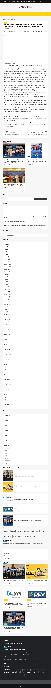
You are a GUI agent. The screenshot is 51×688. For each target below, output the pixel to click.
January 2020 (7, 407)
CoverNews (29, 686)
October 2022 (7, 359)
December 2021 (7, 384)
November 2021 (7, 387)
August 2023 (7, 334)
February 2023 (7, 349)
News (5, 438)
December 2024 (7, 294)
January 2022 (7, 382)
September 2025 (7, 271)
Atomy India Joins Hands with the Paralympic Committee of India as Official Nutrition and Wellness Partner (14, 161)
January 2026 (7, 261)
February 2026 (7, 259)
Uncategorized (7, 460)
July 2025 (6, 276)
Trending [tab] (17, 468)
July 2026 (6, 246)
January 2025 (7, 291)
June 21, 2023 (7, 28)
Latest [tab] (6, 468)
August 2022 (7, 364)
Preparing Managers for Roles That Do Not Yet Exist (15, 208)
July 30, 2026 (7, 189)
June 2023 (6, 339)
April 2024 (6, 314)
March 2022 (6, 377)
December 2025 (7, 264)
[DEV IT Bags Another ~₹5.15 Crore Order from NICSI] (8, 509)
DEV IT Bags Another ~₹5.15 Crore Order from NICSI (15, 221)
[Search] (47, 14)
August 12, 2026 (30, 164)
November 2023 (7, 326)
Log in (5, 550)
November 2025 (7, 266)
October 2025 (7, 269)
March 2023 (6, 346)
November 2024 (7, 296)
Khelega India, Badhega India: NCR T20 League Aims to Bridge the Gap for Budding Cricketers (14, 186)
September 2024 (7, 301)
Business (13, 1)
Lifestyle (25, 1)
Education (30, 1)
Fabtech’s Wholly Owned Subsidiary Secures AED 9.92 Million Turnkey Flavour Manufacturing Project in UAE (25, 216)
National (6, 435)
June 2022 (6, 369)
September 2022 (7, 361)
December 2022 (7, 354)
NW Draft (6, 443)
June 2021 (6, 399)
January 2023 (7, 351)
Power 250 (6, 445)
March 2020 (6, 402)
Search (5, 194)
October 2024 (7, 299)
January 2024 (7, 321)
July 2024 (6, 306)
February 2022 (7, 379)
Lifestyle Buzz (7, 433)
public (5, 450)
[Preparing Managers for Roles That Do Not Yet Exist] (8, 475)
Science (5, 453)
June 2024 (6, 309)
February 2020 (7, 404)
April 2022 (6, 374)
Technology (44, 1)
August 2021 (7, 394)
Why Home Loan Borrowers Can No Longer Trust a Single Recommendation (20, 212)
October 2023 (7, 329)
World (5, 463)
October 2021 (7, 389)
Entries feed (6, 553)
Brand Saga (39, 1)
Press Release (7, 448)
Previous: (14, 133)
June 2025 (6, 279)
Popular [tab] (11, 468)
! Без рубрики (7, 415)
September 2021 (7, 392)
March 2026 (6, 256)
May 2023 (6, 341)
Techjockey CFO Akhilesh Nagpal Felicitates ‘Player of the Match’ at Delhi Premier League (36, 161)
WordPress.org (7, 558)
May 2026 (6, 251)
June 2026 (6, 249)
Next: (37, 134)
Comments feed (7, 555)
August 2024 (7, 304)
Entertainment (19, 1)
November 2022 (7, 356)
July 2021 (6, 397)
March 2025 (6, 286)
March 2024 (6, 316)
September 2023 (7, 331)
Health (34, 1)
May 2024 (6, 311)
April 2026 (6, 254)
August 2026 (7, 244)
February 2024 (7, 319)
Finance (5, 425)
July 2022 (6, 366)
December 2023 (7, 324)
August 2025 (7, 274)
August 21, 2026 (7, 164)
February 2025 (7, 289)
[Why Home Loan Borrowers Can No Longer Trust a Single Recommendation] (8, 486)
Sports (6, 22)
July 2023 (6, 336)
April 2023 (6, 344)
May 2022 (6, 371)
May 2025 (6, 281)
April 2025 (6, 284)
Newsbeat (6, 440)
